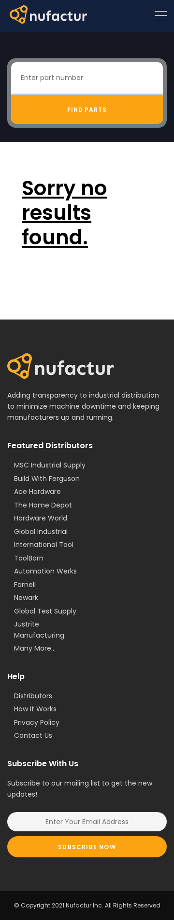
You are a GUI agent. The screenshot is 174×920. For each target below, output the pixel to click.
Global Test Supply (45, 611)
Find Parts (87, 110)
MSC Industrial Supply (50, 465)
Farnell (25, 584)
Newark (26, 597)
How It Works (35, 709)
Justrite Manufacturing (39, 629)
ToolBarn (29, 558)
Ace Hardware (37, 491)
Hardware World (40, 518)
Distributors (33, 696)
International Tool (43, 544)
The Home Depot (43, 505)
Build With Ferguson (47, 478)
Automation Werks (45, 571)
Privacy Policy (36, 722)
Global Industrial (41, 531)
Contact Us (33, 735)
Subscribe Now (87, 847)
